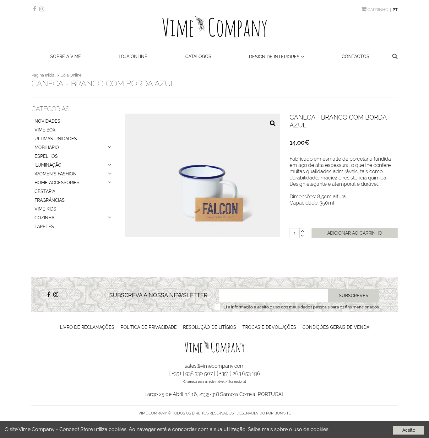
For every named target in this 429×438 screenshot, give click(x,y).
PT (395, 9)
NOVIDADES (47, 121)
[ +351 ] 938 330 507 (191, 374)
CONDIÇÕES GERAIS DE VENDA (335, 327)
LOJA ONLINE (133, 56)
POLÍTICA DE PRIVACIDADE (149, 327)
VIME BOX (45, 129)
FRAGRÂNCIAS (50, 200)
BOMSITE (282, 413)
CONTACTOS (355, 56)
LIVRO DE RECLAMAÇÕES (87, 327)
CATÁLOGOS (198, 56)
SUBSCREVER (353, 295)
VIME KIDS (45, 208)
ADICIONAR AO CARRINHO (354, 233)
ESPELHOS (46, 156)
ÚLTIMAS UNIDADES (56, 138)
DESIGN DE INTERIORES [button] (275, 56)
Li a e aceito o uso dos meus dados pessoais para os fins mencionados (301, 307)
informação (242, 307)
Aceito (408, 430)
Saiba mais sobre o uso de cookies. (288, 429)
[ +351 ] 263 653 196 (238, 374)
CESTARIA (45, 191)
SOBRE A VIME (65, 56)
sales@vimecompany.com (215, 366)
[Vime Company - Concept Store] (214, 27)
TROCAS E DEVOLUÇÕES (269, 327)
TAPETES (44, 226)
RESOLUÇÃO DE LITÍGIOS (209, 327)
